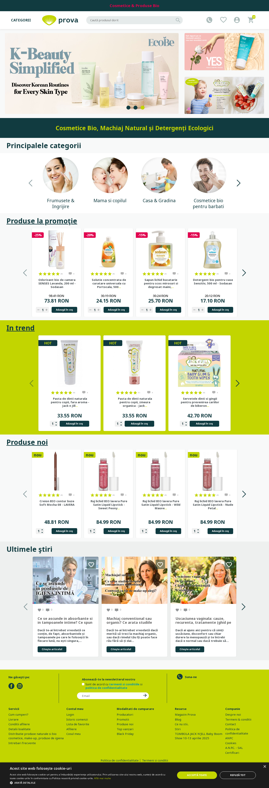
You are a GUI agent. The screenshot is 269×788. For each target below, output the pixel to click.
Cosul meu (73, 734)
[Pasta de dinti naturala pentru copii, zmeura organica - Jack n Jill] (134, 362)
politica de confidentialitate (106, 688)
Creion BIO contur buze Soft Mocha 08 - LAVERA (56, 502)
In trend (20, 327)
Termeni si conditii (155, 760)
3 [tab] (143, 108)
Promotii (123, 719)
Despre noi (233, 714)
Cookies (230, 743)
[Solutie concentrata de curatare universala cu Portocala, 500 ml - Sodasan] (108, 249)
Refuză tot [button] (237, 775)
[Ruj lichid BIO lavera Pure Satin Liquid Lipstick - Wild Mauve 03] (160, 471)
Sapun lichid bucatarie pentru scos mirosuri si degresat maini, (161, 283)
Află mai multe (102, 778)
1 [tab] (128, 108)
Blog (178, 719)
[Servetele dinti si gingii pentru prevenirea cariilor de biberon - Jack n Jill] (199, 362)
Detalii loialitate (19, 729)
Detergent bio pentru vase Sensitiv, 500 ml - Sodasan (213, 281)
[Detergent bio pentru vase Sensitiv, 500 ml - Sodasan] (212, 249)
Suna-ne (191, 677)
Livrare (13, 719)
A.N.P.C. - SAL (234, 748)
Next (238, 183)
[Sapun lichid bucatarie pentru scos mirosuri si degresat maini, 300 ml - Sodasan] (160, 249)
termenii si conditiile (124, 684)
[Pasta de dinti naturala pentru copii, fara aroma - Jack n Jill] (69, 362)
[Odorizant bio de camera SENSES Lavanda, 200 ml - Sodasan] (56, 249)
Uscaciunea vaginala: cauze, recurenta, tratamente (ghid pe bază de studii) (203, 620)
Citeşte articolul (52, 649)
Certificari (232, 753)
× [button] (264, 766)
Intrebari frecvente (22, 743)
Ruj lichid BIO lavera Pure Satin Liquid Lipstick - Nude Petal (213, 504)
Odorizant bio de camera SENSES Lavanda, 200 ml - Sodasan (57, 283)
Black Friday (125, 734)
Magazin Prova (185, 714)
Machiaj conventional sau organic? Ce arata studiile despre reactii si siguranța (130, 620)
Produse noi (27, 442)
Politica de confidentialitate (120, 760)
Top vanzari (125, 729)
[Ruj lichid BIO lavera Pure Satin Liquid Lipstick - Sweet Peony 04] (108, 471)
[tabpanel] (92, 73)
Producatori (125, 714)
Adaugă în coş (64, 309)
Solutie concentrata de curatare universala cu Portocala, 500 (109, 283)
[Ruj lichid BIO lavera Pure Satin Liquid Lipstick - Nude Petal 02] (212, 471)
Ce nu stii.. (182, 724)
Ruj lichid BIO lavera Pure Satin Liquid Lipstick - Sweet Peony (109, 504)
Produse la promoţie (41, 220)
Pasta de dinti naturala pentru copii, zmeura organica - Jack (135, 402)
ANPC (229, 738)
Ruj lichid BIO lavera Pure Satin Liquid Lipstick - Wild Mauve (160, 504)
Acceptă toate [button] (197, 775)
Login (70, 714)
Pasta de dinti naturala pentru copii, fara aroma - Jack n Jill (70, 402)
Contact (230, 724)
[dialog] (134, 775)
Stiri (178, 729)
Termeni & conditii (238, 719)
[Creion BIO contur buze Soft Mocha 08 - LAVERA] (56, 471)
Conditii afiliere (19, 724)
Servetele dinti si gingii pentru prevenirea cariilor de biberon (200, 402)
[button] (90, 782)
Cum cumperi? (18, 714)
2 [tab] (135, 108)
